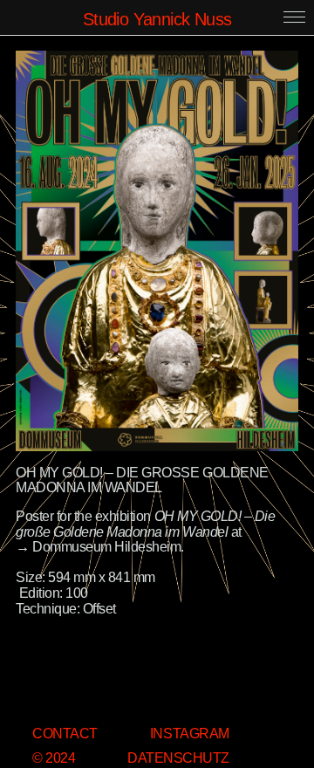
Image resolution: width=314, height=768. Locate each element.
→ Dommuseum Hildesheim (98, 546)
